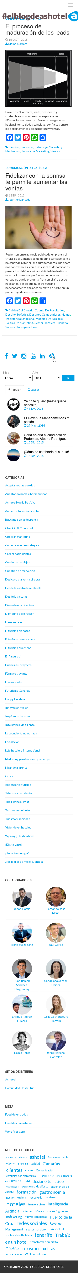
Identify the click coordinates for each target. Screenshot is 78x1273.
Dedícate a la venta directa (22, 579)
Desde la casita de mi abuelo (23, 588)
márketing (14, 1217)
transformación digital (44, 1242)
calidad (35, 1163)
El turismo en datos (17, 630)
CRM (27, 1181)
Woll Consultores (35, 1254)
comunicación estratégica (21, 1175)
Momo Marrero (17, 43)
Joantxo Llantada (19, 199)
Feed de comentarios (18, 1123)
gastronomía (52, 1192)
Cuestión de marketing (20, 571)
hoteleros (50, 1197)
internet (28, 1211)
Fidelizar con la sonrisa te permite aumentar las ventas (36, 181)
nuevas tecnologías (36, 1216)
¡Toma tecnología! (17, 853)
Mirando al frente (16, 767)
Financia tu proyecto (18, 665)
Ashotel (10, 1079)
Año (35, 372)
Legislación (12, 742)
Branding (23, 1163)
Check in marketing (17, 536)
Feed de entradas (16, 1114)
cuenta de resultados (49, 310)
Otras (9, 776)
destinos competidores (45, 314)
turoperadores (14, 1254)
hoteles (16, 1204)
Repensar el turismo (18, 784)
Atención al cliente (58, 1156)
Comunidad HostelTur (19, 1088)
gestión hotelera (16, 1197)
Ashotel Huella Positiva (20, 502)
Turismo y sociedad (17, 819)
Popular (15, 389)
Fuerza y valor (14, 682)
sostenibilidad (56, 1229)
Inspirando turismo (17, 716)
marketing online (57, 1211)
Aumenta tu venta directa (22, 511)
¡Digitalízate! (13, 844)
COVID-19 (46, 1176)
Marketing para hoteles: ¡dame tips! (28, 759)
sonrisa (10, 327)
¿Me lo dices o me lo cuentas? (24, 861)
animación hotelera (16, 1157)
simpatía (62, 323)
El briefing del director (19, 613)
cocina (29, 1170)
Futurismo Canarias (17, 690)
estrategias (12, 1186)
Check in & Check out (19, 528)
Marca (39, 1211)
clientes (14, 147)
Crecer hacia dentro (18, 553)
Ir (68, 378)
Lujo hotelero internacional (22, 750)
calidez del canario (21, 310)
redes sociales (31, 1223)
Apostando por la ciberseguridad (26, 494)
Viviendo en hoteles (18, 827)
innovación (36, 1204)
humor (66, 314)
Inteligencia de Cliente (20, 725)
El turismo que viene (18, 648)
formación (26, 1192)
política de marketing (35, 151)
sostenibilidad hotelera (19, 1234)
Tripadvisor (12, 1248)
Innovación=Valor (16, 707)
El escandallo (13, 622)
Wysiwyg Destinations (20, 836)
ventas (55, 151)
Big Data (10, 1163)
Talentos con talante (18, 793)
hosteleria (35, 1197)
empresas (27, 147)
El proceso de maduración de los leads (37, 29)
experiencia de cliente (34, 1186)
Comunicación (45, 1170)
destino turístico (16, 314)
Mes (6, 372)
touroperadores (26, 327)
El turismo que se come (20, 639)
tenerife (43, 1235)
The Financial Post (17, 801)
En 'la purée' (13, 656)
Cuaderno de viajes (17, 562)
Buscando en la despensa (21, 519)
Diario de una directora (20, 605)
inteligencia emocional (20, 318)
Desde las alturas (16, 596)
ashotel (37, 1157)
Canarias (51, 1163)
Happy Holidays (15, 699)
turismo (30, 1248)
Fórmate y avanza (16, 673)
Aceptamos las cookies (20, 485)
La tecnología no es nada (21, 733)
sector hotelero (45, 323)
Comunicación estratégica (26, 168)
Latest (34, 389)
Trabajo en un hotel (17, 810)
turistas (48, 1248)
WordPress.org (15, 1131)
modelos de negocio (49, 318)
